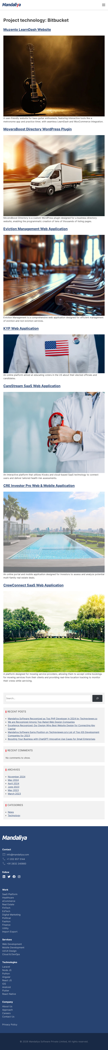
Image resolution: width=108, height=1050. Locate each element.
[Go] (97, 698)
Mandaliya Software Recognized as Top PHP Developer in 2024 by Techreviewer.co (52, 718)
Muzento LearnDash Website (27, 29)
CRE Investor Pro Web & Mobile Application (39, 486)
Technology (14, 815)
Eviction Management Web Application (35, 229)
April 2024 (13, 783)
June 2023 (13, 786)
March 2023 (14, 793)
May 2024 (13, 780)
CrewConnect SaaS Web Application (33, 585)
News (11, 812)
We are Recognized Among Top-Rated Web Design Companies (41, 722)
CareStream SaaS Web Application (31, 386)
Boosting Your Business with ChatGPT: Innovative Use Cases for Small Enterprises (51, 739)
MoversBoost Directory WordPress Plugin (37, 129)
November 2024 (16, 776)
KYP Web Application (21, 328)
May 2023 (13, 790)
